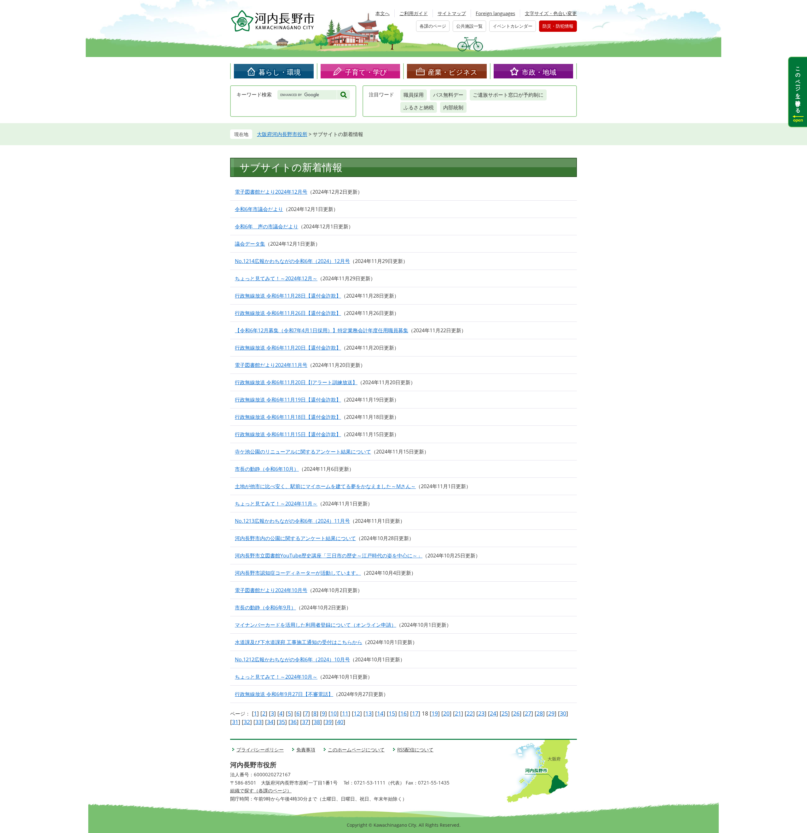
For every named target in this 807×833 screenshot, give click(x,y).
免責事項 (305, 749)
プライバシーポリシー (260, 749)
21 (458, 713)
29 (551, 713)
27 (528, 713)
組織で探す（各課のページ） (261, 790)
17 (415, 713)
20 (446, 713)
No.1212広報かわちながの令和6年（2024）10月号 (292, 659)
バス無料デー (448, 94)
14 (380, 713)
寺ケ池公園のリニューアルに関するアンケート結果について (303, 451)
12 (357, 713)
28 (540, 713)
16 (403, 713)
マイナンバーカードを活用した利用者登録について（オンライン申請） (315, 624)
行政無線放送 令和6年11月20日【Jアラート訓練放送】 (296, 382)
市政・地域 (539, 72)
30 (563, 713)
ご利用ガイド (413, 13)
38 (317, 722)
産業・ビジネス (453, 72)
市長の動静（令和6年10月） (267, 468)
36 (293, 722)
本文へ (382, 13)
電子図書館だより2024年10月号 (271, 590)
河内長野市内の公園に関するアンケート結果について (295, 538)
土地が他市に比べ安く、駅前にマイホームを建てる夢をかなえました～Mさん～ (325, 486)
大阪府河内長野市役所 (282, 134)
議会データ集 (250, 243)
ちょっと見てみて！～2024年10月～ (276, 676)
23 (481, 713)
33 (258, 722)
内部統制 (453, 107)
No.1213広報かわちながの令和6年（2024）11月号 (292, 520)
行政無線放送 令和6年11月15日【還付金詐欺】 (288, 434)
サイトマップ (452, 13)
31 (235, 722)
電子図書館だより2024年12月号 (271, 191)
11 (345, 713)
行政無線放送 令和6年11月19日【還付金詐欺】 (288, 399)
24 (493, 713)
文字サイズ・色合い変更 (551, 13)
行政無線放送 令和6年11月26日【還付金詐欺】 (288, 313)
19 (435, 713)
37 (305, 722)
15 (392, 713)
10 (333, 713)
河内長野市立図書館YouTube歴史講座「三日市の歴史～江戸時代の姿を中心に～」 (328, 555)
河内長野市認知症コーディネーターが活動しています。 (298, 572)
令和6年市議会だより (259, 209)
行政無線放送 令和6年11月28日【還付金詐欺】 (288, 295)
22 (470, 713)
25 (505, 713)
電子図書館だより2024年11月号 (271, 365)
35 (282, 722)
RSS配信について (415, 749)
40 (340, 722)
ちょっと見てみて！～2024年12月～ (276, 278)
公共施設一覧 (469, 26)
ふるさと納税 (419, 107)
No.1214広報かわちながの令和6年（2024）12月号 (292, 261)
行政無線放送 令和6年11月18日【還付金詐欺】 (288, 417)
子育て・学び (366, 72)
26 (516, 713)
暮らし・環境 (279, 72)
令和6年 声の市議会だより (266, 226)
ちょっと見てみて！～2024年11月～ (276, 503)
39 (328, 722)
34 (270, 722)
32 (247, 722)
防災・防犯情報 (558, 26)
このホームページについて (356, 749)
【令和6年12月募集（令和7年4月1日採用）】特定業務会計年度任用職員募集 (321, 330)
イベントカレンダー (512, 26)
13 (368, 713)
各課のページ (433, 26)
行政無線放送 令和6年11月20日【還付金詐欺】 (288, 347)
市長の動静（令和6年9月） (265, 607)
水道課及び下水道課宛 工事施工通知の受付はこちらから (298, 642)
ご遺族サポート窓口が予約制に (508, 94)
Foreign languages (495, 13)
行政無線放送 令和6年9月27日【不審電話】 (284, 694)
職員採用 (414, 94)
